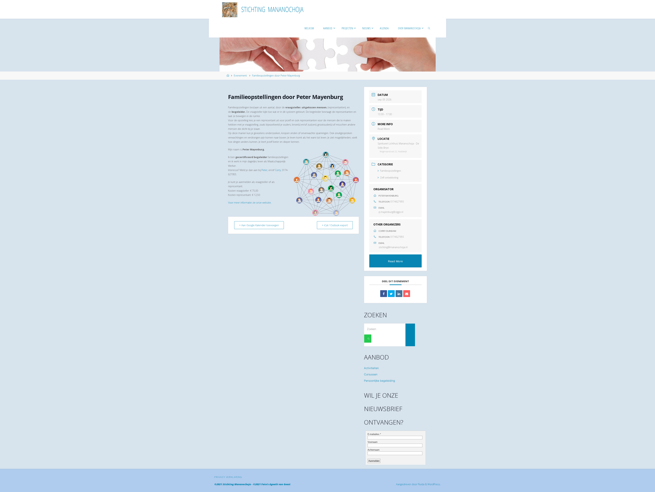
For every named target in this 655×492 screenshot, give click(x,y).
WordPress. (434, 484)
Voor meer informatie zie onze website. (249, 202)
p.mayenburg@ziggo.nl (391, 212)
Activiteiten (371, 368)
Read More (384, 128)
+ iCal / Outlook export (335, 225)
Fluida (420, 484)
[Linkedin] (399, 293)
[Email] (406, 293)
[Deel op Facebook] (383, 293)
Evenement (240, 75)
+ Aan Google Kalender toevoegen (259, 225)
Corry (278, 170)
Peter (264, 170)
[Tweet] (391, 293)
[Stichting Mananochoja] (264, 9)
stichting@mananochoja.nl (393, 247)
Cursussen (370, 374)
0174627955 (397, 201)
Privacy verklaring (228, 477)
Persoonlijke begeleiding (379, 380)
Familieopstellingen (390, 170)
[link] (429, 28)
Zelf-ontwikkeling (389, 177)
